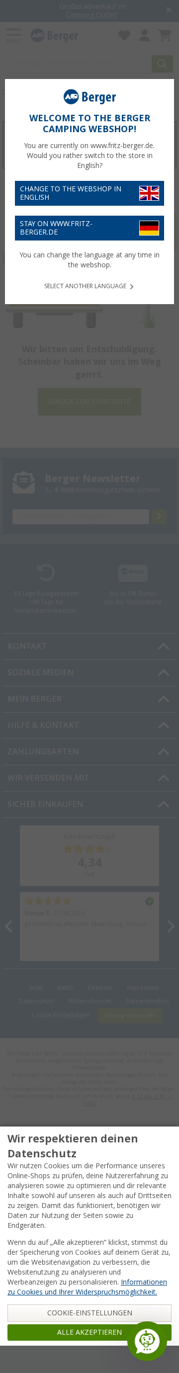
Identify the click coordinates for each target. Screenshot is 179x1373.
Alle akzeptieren (89, 1332)
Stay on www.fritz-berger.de (56, 228)
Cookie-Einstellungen (89, 1313)
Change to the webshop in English (70, 193)
